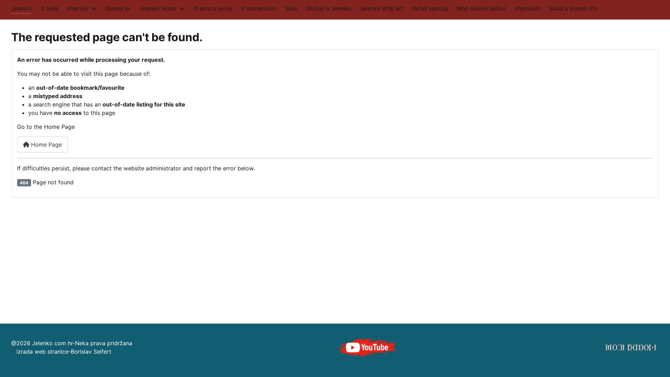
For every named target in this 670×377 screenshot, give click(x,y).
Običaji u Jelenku (328, 8)
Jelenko (21, 8)
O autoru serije (212, 8)
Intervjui (77, 8)
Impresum (528, 8)
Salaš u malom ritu (573, 8)
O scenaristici (258, 8)
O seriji (49, 8)
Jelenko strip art (381, 8)
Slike (291, 8)
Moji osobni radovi (481, 8)
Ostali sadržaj (430, 8)
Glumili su (118, 8)
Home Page (45, 144)
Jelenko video (157, 8)
